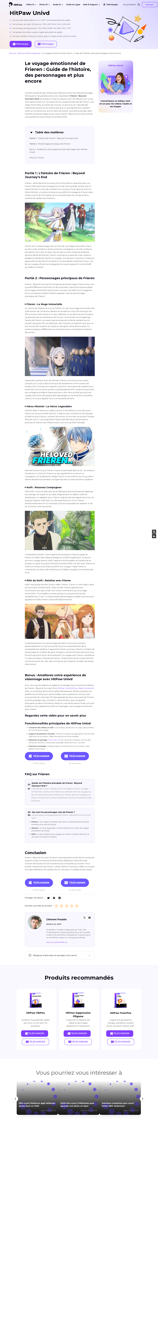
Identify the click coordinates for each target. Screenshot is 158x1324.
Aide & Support (90, 4)
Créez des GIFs (54, 740)
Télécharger (112, 4)
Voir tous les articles (55, 942)
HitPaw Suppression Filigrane (78, 1014)
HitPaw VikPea (35, 1012)
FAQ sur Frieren (36, 158)
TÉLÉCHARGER (36, 1033)
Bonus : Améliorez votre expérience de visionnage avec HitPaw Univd (58, 150)
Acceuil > (13, 53)
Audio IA (57, 4)
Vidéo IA (30, 4)
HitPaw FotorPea (120, 1013)
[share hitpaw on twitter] (154, 532)
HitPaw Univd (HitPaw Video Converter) (75, 688)
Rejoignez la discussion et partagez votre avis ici (55, 955)
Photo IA (43, 4)
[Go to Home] (15, 4)
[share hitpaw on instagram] (154, 536)
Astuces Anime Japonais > (29, 53)
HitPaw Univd (115, 65)
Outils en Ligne (73, 4)
